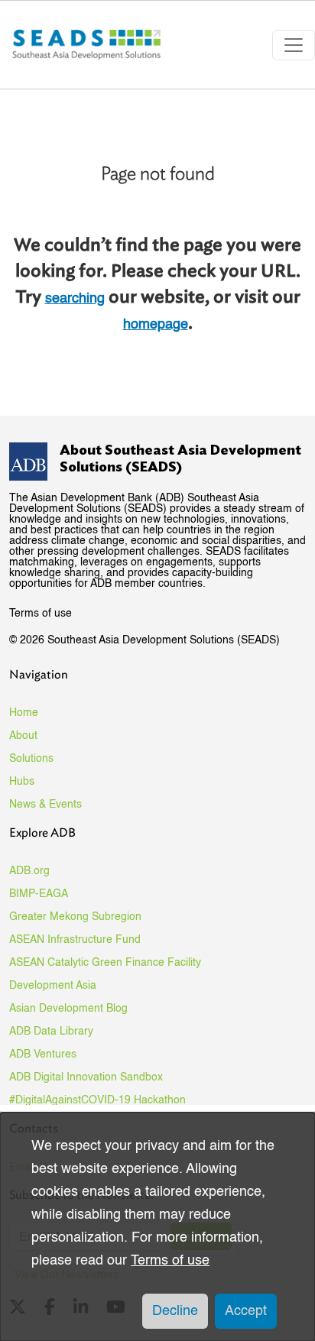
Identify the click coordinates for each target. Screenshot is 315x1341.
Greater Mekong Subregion (75, 917)
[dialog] (157, 1227)
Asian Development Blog (68, 1008)
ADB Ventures (42, 1054)
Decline (175, 1311)
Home (23, 713)
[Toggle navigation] (293, 45)
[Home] (88, 45)
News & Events (45, 804)
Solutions (31, 758)
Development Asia (52, 985)
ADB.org (29, 871)
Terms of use (40, 613)
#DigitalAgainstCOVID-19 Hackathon (97, 1100)
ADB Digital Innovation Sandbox (86, 1077)
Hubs (21, 781)
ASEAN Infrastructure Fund (75, 939)
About (23, 735)
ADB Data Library (51, 1031)
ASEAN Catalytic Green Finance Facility (105, 962)
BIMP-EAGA (38, 894)
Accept (246, 1311)
